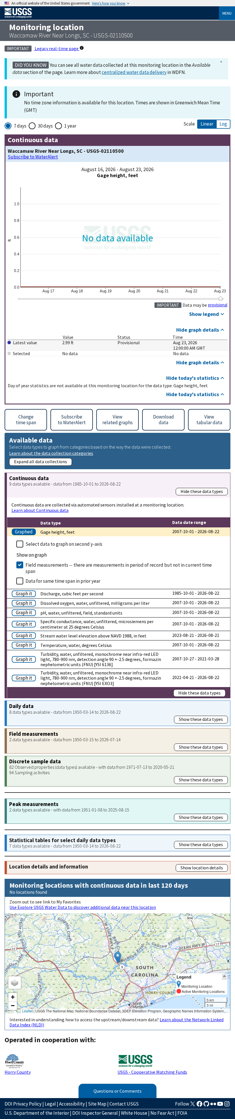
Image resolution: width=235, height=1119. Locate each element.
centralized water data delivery (134, 72)
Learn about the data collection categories (51, 453)
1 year (70, 126)
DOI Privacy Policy (23, 1104)
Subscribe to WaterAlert (33, 157)
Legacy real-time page (56, 48)
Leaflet (27, 1010)
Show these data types (201, 719)
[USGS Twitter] (192, 1105)
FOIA (182, 1113)
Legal (50, 1104)
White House (134, 1113)
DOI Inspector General (95, 1113)
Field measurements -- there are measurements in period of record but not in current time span (119, 568)
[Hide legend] (224, 976)
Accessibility (72, 1104)
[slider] (220, 298)
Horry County (18, 1072)
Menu (227, 13)
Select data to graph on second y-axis (64, 544)
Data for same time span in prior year (63, 581)
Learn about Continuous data (39, 510)
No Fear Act (162, 1113)
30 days (45, 126)
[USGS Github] (206, 1105)
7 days (20, 126)
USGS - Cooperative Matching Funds (152, 1072)
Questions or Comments (117, 1091)
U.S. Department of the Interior (37, 1113)
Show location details (202, 867)
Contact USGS (124, 1104)
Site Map (97, 1104)
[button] (117, 957)
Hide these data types (202, 491)
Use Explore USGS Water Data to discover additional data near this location (82, 907)
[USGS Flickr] (213, 1105)
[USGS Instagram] (227, 1105)
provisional (217, 305)
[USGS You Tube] (220, 1105)
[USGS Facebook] (199, 1105)
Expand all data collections (40, 461)
